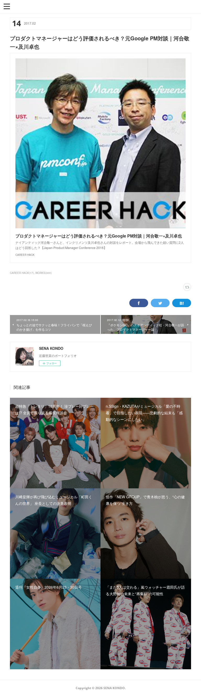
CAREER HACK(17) (22, 273)
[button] (7, 6)
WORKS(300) (43, 273)
